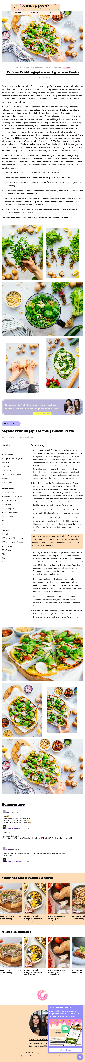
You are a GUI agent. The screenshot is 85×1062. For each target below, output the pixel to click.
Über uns (44, 1056)
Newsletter (23, 1056)
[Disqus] (42, 836)
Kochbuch (35, 12)
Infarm (75, 110)
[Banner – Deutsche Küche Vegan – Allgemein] (42, 407)
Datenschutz (62, 1056)
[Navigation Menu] (57, 7)
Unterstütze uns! (34, 1056)
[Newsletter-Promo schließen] (80, 1057)
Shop (52, 12)
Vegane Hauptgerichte (53, 68)
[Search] (14, 6)
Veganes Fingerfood (38, 68)
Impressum (53, 1056)
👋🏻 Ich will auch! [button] (65, 1050)
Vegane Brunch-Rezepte (22, 68)
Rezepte (18, 12)
